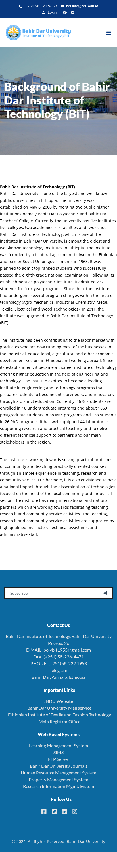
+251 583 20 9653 (40, 6)
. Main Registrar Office (58, 721)
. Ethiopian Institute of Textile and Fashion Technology (58, 714)
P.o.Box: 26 (58, 643)
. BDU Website (58, 701)
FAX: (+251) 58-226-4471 (58, 656)
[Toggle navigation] (111, 33)
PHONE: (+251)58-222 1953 (58, 663)
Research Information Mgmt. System (58, 786)
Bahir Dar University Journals (58, 765)
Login (52, 12)
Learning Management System (58, 745)
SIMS (58, 752)
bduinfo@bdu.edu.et (82, 6)
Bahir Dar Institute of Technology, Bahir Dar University (59, 636)
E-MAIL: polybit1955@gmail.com (58, 649)
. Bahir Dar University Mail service (58, 707)
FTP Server (58, 759)
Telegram (58, 670)
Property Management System (58, 779)
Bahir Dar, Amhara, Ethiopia (58, 677)
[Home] (35, 33)
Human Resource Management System (58, 772)
